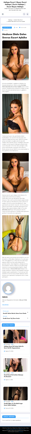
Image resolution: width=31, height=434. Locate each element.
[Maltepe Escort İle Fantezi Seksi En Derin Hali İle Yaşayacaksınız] (15, 336)
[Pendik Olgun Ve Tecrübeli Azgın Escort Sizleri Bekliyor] (15, 393)
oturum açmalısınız (17, 420)
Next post (5, 316)
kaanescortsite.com (14, 429)
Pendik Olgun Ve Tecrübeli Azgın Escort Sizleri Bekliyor (13, 404)
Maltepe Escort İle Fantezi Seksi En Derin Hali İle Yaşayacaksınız (14, 347)
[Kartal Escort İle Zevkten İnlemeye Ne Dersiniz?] (15, 365)
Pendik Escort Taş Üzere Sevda (11, 318)
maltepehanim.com (21, 429)
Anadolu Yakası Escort (7, 27)
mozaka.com (8, 429)
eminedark (7, 344)
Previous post (6, 311)
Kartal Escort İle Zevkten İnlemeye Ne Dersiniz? (13, 375)
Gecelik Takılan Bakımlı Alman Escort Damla (14, 313)
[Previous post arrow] (27, 312)
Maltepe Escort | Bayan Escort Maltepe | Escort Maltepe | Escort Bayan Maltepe (15, 4)
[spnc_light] (27, 14)
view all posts (5, 304)
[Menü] (2, 14)
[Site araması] (24, 14)
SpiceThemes (21, 431)
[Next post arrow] (27, 318)
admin (17, 27)
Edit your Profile (23, 300)
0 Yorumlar (6, 30)
